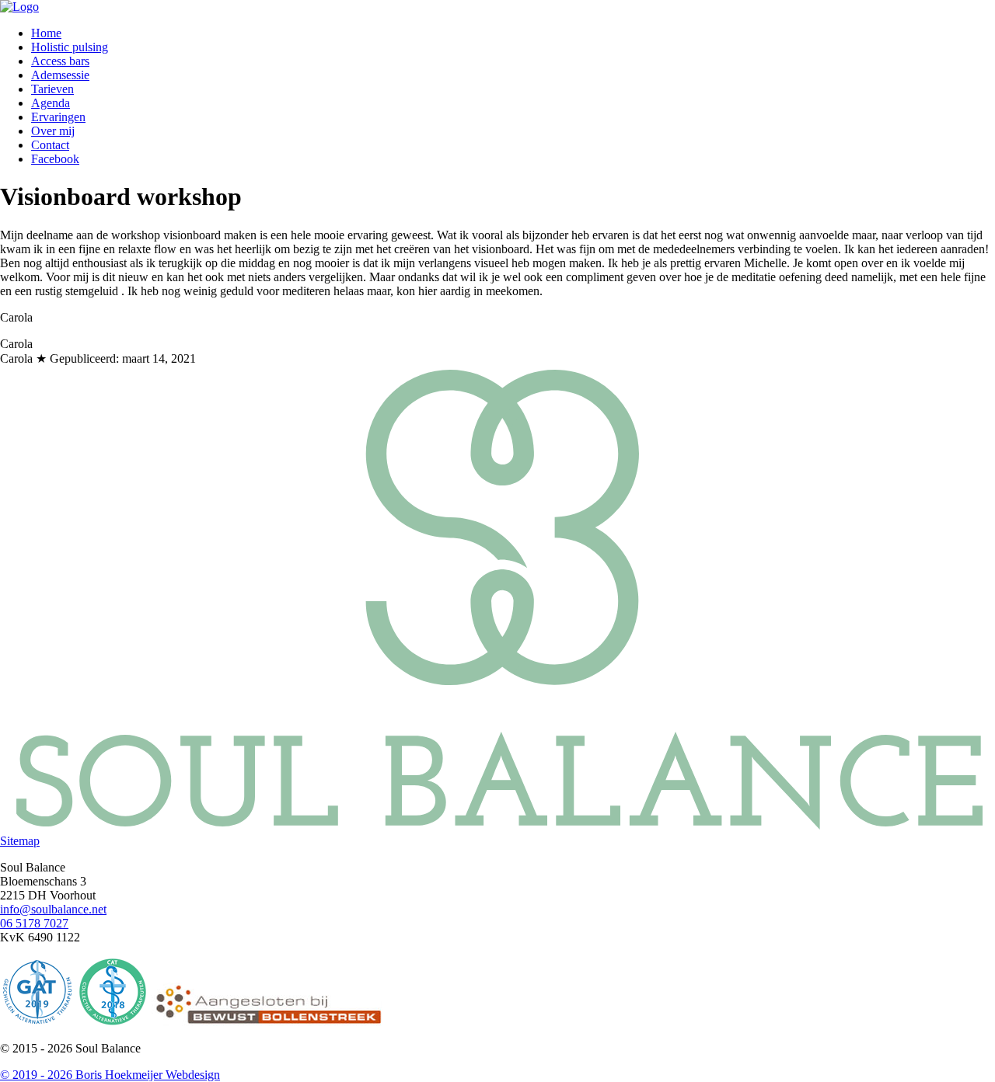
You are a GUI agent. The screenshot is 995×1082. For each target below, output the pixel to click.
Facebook (55, 158)
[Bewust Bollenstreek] (266, 1021)
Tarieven (52, 89)
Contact (50, 144)
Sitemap (20, 840)
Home (46, 33)
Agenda (50, 103)
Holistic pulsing (69, 47)
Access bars (60, 61)
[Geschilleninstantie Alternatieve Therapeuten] (37, 1021)
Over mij (53, 130)
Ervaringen (58, 117)
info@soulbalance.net (53, 909)
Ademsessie (60, 75)
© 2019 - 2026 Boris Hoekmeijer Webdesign (110, 1074)
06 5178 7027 (34, 923)
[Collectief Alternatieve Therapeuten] (113, 1021)
